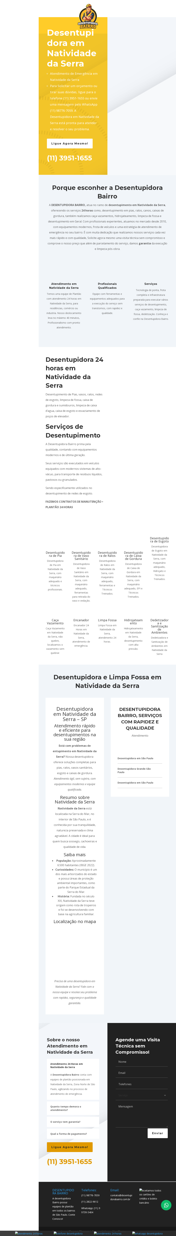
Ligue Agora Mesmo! (69, 143)
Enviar (157, 1133)
